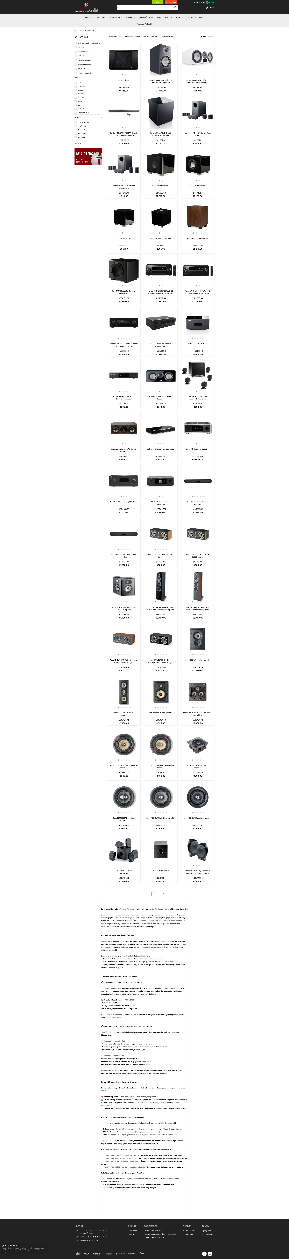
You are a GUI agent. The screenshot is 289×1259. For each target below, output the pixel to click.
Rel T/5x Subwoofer (123, 238)
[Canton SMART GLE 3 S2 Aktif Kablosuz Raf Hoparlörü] (160, 59)
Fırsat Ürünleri (82, 134)
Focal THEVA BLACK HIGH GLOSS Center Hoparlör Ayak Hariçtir (160, 661)
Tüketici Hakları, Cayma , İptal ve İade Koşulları (161, 1234)
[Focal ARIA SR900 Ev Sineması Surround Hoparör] (123, 586)
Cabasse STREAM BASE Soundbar (160, 449)
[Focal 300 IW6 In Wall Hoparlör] (160, 692)
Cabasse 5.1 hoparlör (164, 921)
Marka (77, 78)
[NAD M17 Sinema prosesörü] (197, 428)
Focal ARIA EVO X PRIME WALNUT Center (160, 555)
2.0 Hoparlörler (83, 52)
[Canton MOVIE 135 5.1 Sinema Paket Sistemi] (123, 164)
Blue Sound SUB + (124, 80)
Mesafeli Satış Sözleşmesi (154, 1231)
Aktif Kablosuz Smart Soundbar (89, 43)
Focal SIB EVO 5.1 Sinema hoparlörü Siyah (123, 872)
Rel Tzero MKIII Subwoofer (160, 238)
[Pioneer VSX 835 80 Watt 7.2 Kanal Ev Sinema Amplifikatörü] (123, 322)
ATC (79, 83)
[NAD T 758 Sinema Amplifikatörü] (123, 481)
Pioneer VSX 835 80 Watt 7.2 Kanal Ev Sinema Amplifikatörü (124, 345)
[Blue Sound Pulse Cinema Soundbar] (197, 481)
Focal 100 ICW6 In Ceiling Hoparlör (160, 818)
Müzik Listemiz (199, 2)
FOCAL (80, 101)
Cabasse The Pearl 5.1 (130, 1161)
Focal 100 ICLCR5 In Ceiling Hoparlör (197, 766)
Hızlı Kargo (81, 137)
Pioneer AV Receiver (128, 909)
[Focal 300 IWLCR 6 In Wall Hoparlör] (123, 692)
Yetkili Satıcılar (189, 1231)
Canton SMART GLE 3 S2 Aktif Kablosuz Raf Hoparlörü (160, 81)
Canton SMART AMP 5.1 (197, 344)
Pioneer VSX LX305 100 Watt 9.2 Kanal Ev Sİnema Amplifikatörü (197, 292)
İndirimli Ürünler (83, 122)
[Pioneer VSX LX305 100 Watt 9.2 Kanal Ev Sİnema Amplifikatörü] (197, 270)
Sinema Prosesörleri (85, 73)
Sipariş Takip (189, 1234)
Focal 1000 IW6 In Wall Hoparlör (197, 660)
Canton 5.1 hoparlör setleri (144, 947)
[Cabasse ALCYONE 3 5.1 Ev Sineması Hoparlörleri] (197, 375)
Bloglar (78, 144)
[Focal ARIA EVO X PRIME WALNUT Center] (160, 533)
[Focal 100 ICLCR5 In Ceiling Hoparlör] (197, 744)
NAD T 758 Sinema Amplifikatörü (123, 502)
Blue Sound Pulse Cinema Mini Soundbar (123, 555)
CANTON (81, 94)
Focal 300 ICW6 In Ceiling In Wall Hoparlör (160, 766)
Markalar (89, 17)
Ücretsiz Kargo (83, 130)
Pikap (159, 17)
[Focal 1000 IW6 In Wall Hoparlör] (197, 639)
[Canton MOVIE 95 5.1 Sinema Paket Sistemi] (197, 112)
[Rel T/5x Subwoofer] (123, 217)
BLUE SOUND (82, 86)
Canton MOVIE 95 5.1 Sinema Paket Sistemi (197, 134)
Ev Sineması (130, 17)
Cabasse (142, 909)
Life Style (168, 17)
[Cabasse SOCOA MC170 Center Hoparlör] (123, 428)
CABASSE (81, 90)
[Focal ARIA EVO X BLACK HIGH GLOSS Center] (197, 533)
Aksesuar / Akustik (144, 24)
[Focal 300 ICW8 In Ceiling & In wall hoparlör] (123, 744)
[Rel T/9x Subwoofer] (160, 164)
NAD (79, 105)
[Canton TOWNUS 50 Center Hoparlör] (160, 375)
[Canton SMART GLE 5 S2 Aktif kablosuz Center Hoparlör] (197, 59)
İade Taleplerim (207, 1234)
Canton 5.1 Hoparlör (137, 1026)
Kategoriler (81, 36)
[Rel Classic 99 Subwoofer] (197, 217)
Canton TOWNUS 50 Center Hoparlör (160, 397)
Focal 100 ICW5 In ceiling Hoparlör (197, 818)
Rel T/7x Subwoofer (197, 186)
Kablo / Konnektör (196, 17)
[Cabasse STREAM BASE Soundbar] (160, 428)
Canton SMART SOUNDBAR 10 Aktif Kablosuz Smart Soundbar (123, 134)
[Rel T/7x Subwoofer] (197, 164)
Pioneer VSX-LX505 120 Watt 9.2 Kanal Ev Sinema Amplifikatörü (160, 292)
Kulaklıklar (180, 17)
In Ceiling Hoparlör (84, 60)
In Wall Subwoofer (84, 56)
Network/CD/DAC (146, 17)
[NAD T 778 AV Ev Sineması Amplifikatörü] (160, 481)
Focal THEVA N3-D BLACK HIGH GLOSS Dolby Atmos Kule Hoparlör (160, 608)
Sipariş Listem (206, 1231)
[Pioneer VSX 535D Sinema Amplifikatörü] (160, 322)
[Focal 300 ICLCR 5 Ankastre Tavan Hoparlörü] (197, 692)
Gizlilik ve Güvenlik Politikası (154, 1237)
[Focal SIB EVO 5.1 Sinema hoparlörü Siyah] (123, 850)
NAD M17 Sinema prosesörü (197, 449)
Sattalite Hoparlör (84, 47)
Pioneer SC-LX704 (111, 1161)
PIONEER (81, 109)
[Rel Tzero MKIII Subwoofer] (160, 217)
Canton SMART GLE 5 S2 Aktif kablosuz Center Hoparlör (197, 81)
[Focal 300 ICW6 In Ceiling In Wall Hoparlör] (160, 744)
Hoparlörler (101, 17)
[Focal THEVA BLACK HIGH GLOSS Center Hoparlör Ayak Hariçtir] (160, 639)
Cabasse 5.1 (126, 947)
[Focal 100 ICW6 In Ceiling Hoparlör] (160, 797)
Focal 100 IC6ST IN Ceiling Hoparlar (123, 819)
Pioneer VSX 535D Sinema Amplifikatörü (160, 345)
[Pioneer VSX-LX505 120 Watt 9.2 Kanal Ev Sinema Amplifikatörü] (160, 270)
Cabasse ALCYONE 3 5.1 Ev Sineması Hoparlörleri (197, 397)
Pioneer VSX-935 (111, 1158)
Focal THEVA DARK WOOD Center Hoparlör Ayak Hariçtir (123, 661)
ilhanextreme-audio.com (89, 1240)
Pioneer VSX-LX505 (126, 1000)
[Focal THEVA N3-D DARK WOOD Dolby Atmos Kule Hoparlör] (197, 586)
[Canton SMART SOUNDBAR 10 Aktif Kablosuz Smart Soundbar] (123, 112)
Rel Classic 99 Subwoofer (197, 238)
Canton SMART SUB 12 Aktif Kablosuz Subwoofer (160, 134)
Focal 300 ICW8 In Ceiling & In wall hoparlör (124, 766)
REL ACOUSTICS (83, 113)
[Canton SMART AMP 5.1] (197, 322)
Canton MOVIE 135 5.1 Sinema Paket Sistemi (123, 187)
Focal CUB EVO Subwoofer (160, 871)
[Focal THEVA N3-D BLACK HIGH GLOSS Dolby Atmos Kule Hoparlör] (160, 586)
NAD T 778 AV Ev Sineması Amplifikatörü (160, 503)
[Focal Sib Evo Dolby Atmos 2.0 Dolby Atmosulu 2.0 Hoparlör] (197, 850)
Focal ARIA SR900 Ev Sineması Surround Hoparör (124, 608)
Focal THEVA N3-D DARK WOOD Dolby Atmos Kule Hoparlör (197, 608)
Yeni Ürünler (82, 126)
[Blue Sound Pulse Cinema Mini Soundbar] (123, 533)
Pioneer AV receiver (145, 921)
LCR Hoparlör (82, 69)
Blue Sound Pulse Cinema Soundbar (197, 503)
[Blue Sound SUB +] (123, 59)
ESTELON (81, 98)
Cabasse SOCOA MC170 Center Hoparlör (123, 450)
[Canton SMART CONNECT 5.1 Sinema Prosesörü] (123, 375)
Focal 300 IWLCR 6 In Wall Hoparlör (123, 714)
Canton (115, 1070)
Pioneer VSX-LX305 (112, 1167)
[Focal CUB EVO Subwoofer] (160, 850)
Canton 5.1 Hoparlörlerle (158, 909)
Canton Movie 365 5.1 (128, 1158)
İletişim (131, 1234)
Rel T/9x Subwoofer (160, 186)
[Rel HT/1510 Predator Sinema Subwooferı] (123, 270)
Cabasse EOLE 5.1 (128, 1155)
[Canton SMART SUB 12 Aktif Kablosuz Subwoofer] (160, 112)
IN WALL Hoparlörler (85, 64)
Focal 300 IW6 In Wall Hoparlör (160, 713)
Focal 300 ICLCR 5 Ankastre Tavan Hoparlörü (197, 714)
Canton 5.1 (132, 1014)
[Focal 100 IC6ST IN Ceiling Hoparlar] (123, 797)
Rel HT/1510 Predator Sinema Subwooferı (123, 292)
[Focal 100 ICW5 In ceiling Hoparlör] (197, 797)
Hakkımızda (133, 1231)
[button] (122, 75)
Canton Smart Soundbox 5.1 (133, 1167)
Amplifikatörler (116, 17)
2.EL (157, 2)
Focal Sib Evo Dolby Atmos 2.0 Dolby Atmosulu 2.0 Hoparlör (197, 872)
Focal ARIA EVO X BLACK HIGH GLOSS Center (197, 555)
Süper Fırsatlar (171, 2)
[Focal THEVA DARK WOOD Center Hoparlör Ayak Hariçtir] (123, 639)
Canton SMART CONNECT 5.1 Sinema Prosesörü (123, 397)
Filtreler (78, 117)
